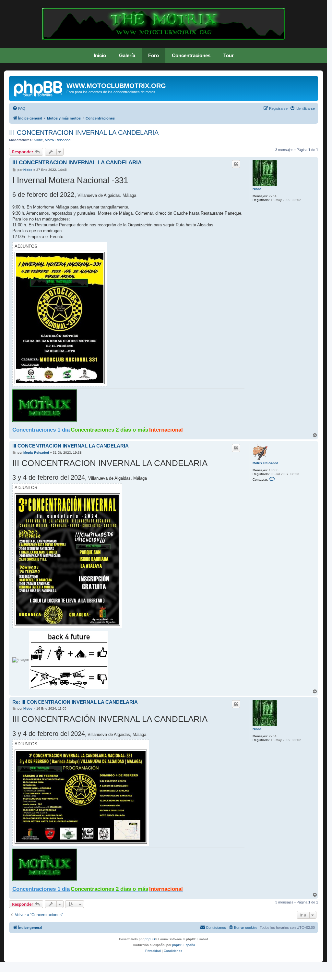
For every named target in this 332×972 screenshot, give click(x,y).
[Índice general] (38, 87)
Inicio (100, 55)
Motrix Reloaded (57, 140)
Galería (127, 55)
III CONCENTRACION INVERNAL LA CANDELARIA (84, 132)
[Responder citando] (236, 164)
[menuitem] (18, 108)
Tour (228, 55)
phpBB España (183, 945)
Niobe (38, 140)
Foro (153, 55)
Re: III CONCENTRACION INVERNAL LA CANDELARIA (75, 702)
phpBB (150, 939)
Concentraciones (191, 55)
